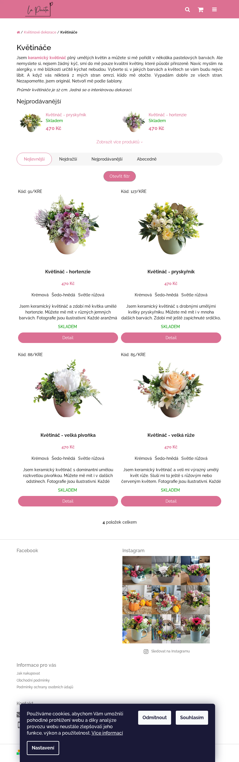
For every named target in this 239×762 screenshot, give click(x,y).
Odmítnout (155, 717)
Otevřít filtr (120, 176)
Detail (67, 337)
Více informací (107, 733)
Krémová (40, 295)
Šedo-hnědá (63, 295)
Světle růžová (91, 295)
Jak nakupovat (28, 673)
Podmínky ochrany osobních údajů (45, 687)
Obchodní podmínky (33, 680)
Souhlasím (192, 717)
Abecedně (147, 159)
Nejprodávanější (107, 159)
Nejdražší (68, 159)
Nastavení (43, 748)
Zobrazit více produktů (117, 142)
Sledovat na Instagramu (170, 651)
